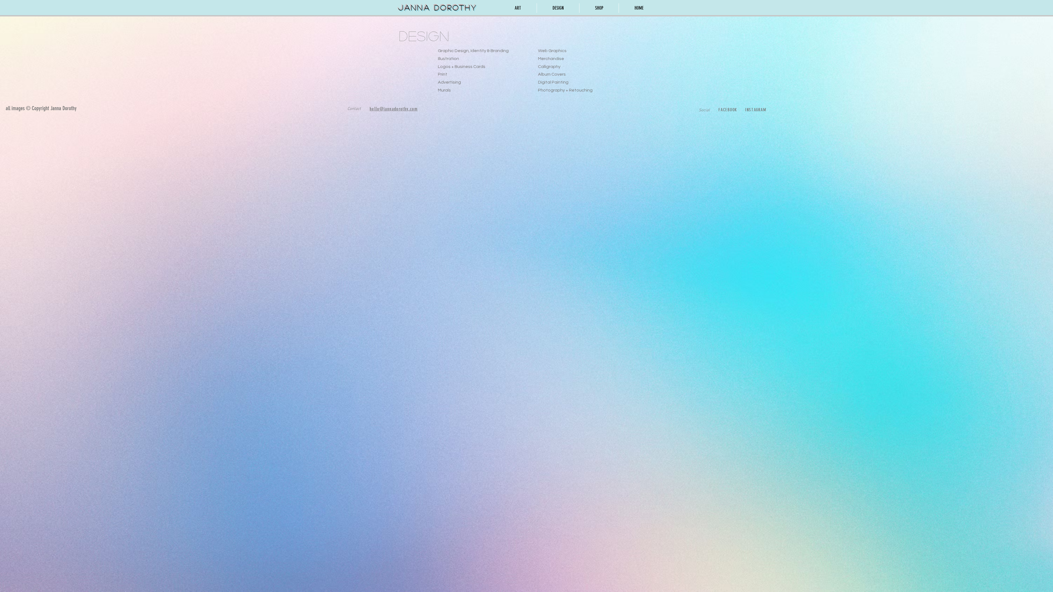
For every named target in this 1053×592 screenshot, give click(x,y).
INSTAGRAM (755, 109)
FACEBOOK (727, 109)
